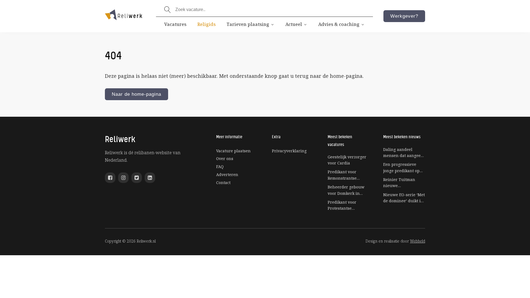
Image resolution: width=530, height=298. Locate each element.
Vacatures (175, 24)
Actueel (293, 24)
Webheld (417, 241)
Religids (206, 24)
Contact (223, 182)
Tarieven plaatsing (248, 24)
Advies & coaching (338, 24)
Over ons (224, 158)
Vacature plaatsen (233, 150)
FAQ (220, 166)
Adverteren (227, 174)
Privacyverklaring (289, 150)
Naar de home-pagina (136, 94)
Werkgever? (404, 16)
